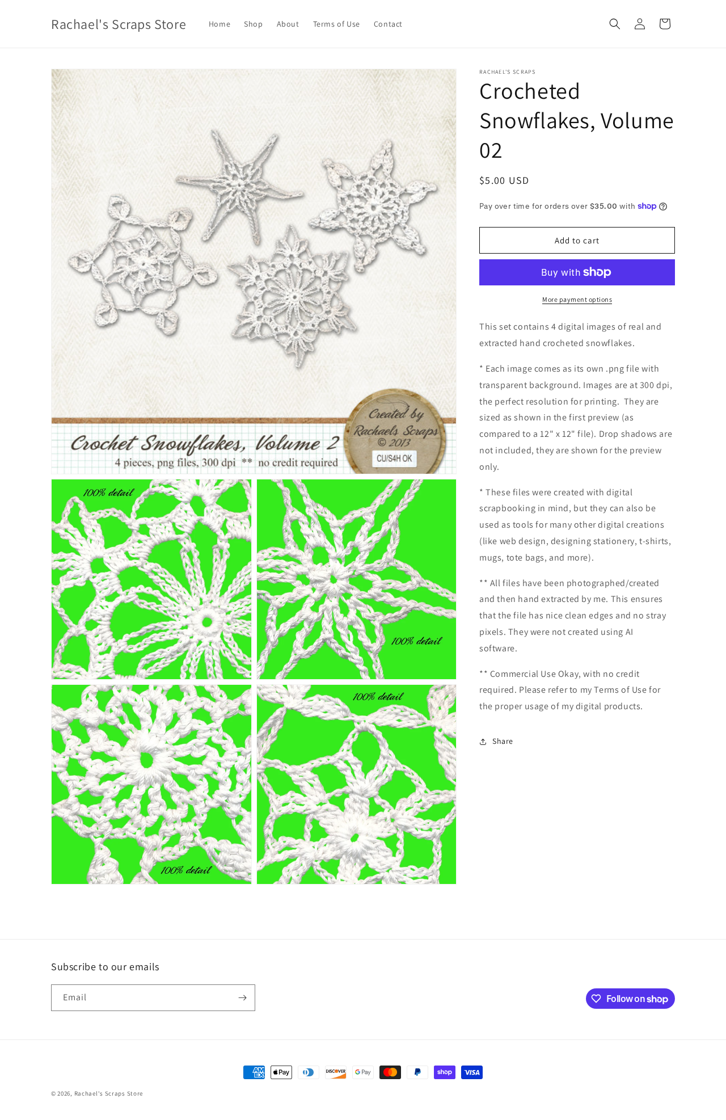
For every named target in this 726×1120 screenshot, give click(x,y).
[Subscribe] (242, 997)
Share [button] (502, 741)
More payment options (577, 299)
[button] (614, 23)
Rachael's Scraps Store (108, 1093)
